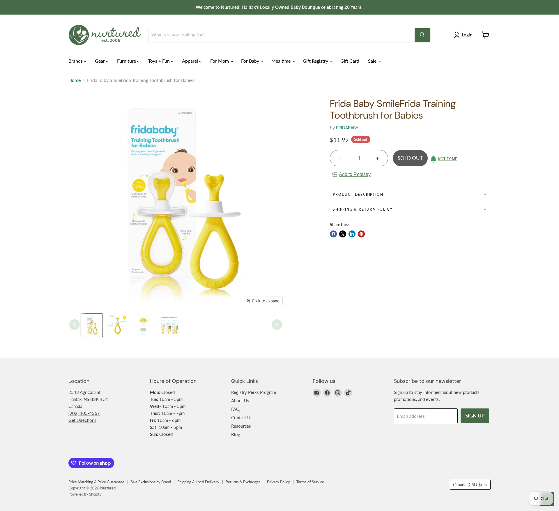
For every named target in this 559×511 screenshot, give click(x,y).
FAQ (235, 409)
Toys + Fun (159, 61)
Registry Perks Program (253, 392)
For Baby (250, 61)
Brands (76, 61)
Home (74, 80)
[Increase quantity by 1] (378, 158)
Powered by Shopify (85, 494)
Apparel (190, 61)
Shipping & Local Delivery (198, 482)
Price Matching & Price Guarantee (96, 482)
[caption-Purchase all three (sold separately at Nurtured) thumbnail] (169, 325)
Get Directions (82, 420)
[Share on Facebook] (333, 233)
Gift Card (349, 61)
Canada (467, 484)
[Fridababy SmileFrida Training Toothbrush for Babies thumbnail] (91, 325)
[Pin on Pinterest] (361, 233)
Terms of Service (310, 482)
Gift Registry (316, 61)
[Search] (422, 35)
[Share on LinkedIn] (352, 233)
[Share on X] (342, 233)
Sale (373, 61)
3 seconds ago (355, 174)
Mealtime (281, 61)
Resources (241, 426)
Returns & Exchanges (243, 482)
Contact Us (241, 417)
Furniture (127, 61)
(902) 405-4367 (84, 413)
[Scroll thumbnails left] (74, 324)
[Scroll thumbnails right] (277, 324)
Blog (235, 434)
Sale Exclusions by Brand (151, 482)
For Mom (220, 61)
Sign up (474, 416)
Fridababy (347, 127)
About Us (240, 400)
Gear (100, 61)
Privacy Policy (278, 482)
